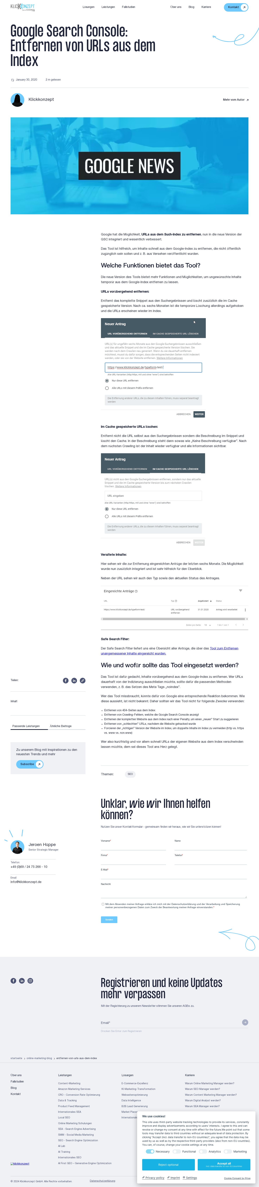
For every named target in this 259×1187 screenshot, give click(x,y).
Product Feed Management (74, 1106)
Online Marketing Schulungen (75, 1123)
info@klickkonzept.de (26, 882)
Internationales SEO (69, 1158)
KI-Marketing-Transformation (138, 1089)
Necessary (163, 1151)
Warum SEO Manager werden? (202, 1089)
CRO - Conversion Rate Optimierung (79, 1095)
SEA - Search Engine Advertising (77, 1129)
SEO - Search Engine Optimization (78, 1140)
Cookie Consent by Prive (237, 1178)
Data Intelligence (131, 1101)
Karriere (206, 7)
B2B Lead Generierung (135, 1106)
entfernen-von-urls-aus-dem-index (76, 1058)
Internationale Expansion (136, 1118)
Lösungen (88, 7)
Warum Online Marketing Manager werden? (209, 1083)
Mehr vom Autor (234, 100)
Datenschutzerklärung (102, 1181)
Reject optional (168, 1164)
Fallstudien (128, 7)
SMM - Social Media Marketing (76, 1135)
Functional (189, 1151)
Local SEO (64, 1118)
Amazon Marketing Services (74, 1089)
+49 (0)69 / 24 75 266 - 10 (29, 867)
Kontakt (16, 1094)
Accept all (224, 1164)
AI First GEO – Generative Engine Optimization (85, 1163)
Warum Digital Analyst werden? (203, 1101)
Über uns (175, 7)
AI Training (64, 1152)
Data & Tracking (67, 1101)
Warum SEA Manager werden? (202, 1106)
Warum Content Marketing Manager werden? (211, 1095)
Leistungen (108, 7)
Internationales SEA (69, 1112)
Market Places (130, 1112)
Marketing (240, 1151)
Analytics (215, 1151)
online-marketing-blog (39, 1058)
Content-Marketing (69, 1083)
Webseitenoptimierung (135, 1095)
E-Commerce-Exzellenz (135, 1083)
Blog (191, 7)
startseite (16, 1058)
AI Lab (61, 1146)
